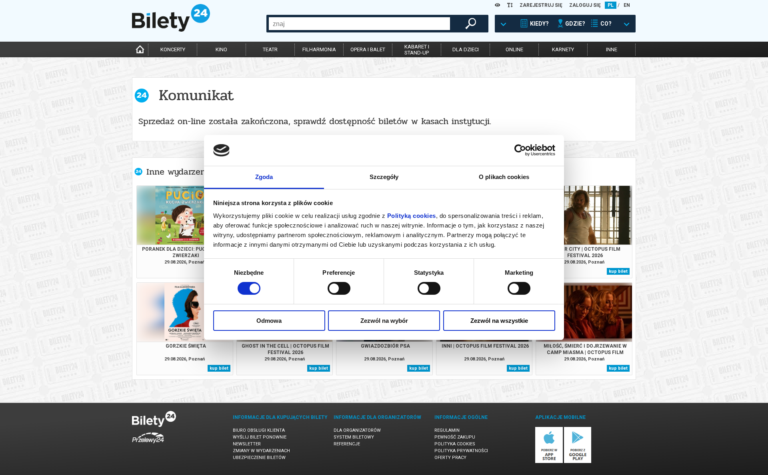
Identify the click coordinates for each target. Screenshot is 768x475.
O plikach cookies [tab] (504, 176)
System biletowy (354, 437)
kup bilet (618, 271)
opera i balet (367, 49)
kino (221, 49)
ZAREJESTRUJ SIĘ (541, 5)
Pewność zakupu (454, 437)
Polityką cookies (411, 215)
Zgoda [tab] (264, 176)
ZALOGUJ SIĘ (585, 5)
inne (611, 49)
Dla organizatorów (357, 430)
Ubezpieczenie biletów (259, 457)
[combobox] (359, 23)
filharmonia (319, 49)
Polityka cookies (454, 444)
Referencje (347, 444)
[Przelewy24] (148, 444)
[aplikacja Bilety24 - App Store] (549, 461)
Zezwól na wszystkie (499, 320)
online (514, 49)
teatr (270, 49)
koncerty (172, 49)
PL (611, 5)
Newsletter (247, 444)
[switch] (339, 288)
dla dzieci (465, 49)
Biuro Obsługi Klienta (259, 430)
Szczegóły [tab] (384, 176)
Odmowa (269, 320)
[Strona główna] (171, 29)
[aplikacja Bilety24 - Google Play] (578, 461)
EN (627, 5)
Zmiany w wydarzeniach (261, 450)
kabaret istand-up (416, 50)
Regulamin (447, 430)
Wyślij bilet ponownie (259, 437)
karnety (563, 49)
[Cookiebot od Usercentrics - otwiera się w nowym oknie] (520, 150)
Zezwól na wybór (384, 320)
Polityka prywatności (461, 450)
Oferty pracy (450, 457)
